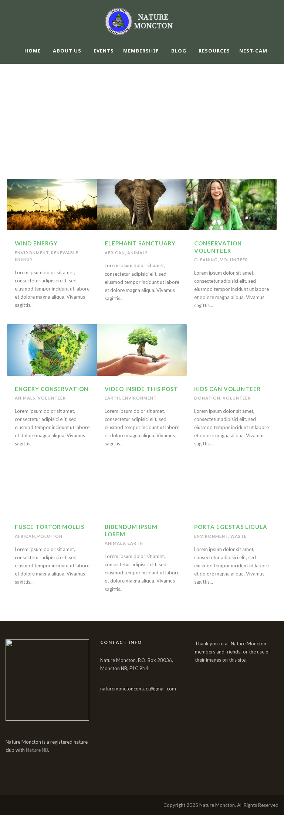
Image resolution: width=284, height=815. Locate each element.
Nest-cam (253, 50)
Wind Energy (36, 243)
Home (32, 50)
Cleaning (206, 259)
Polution (49, 536)
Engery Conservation (51, 389)
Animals (137, 252)
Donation (207, 397)
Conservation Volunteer (218, 247)
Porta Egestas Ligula (230, 526)
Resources (214, 50)
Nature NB (37, 750)
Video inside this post (141, 389)
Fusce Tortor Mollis (49, 526)
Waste (238, 536)
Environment (32, 252)
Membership (141, 50)
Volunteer (234, 259)
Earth (112, 397)
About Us (67, 50)
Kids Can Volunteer (227, 389)
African (115, 252)
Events (104, 50)
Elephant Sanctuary (140, 243)
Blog (178, 50)
